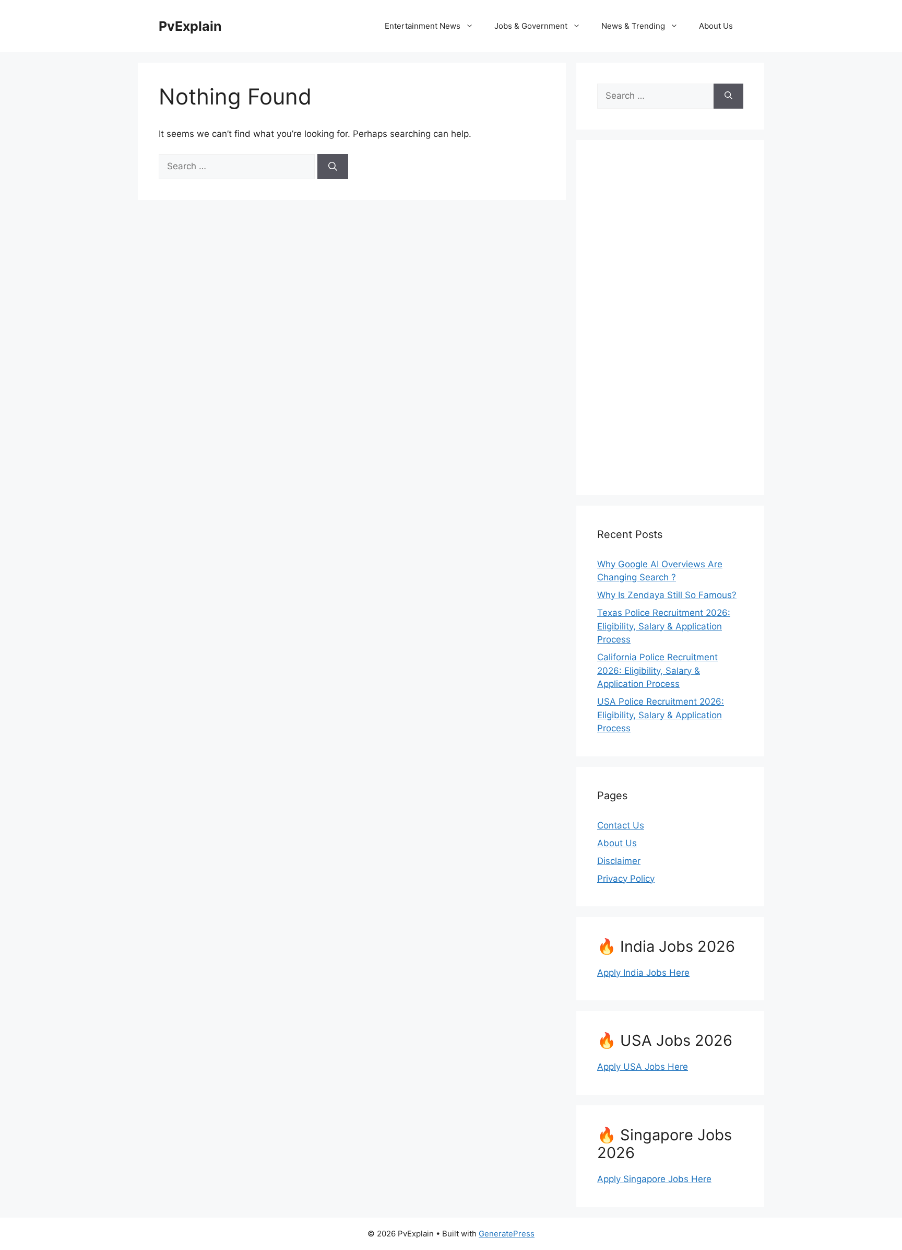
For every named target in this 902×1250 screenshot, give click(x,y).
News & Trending (633, 26)
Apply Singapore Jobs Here (654, 1179)
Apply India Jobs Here (643, 972)
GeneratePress (507, 1234)
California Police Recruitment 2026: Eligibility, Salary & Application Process (657, 670)
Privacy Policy (626, 878)
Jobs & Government (530, 26)
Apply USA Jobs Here (642, 1066)
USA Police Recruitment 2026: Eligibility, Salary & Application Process (660, 714)
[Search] (332, 166)
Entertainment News (422, 26)
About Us (716, 26)
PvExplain (190, 26)
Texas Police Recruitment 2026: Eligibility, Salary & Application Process (663, 626)
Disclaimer (618, 861)
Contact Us (620, 825)
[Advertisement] (670, 317)
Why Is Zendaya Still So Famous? (667, 595)
